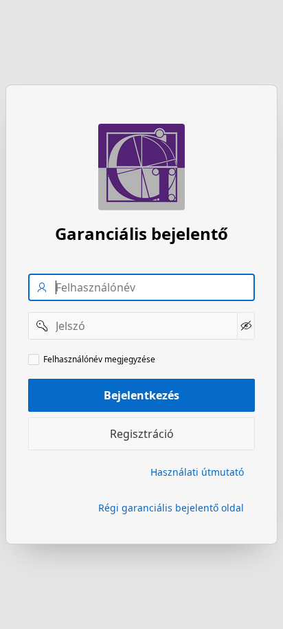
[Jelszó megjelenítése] (246, 326)
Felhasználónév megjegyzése (99, 359)
